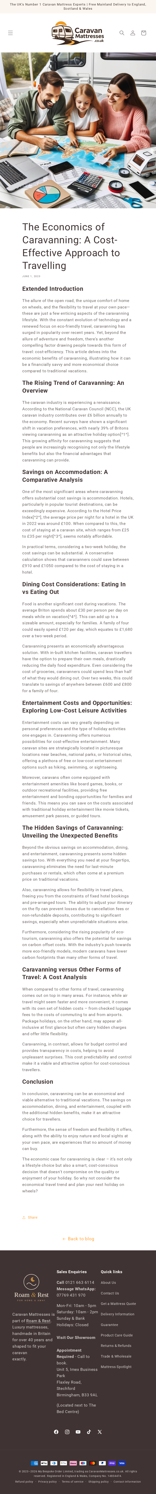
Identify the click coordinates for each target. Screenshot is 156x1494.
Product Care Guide (117, 1335)
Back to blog (81, 1238)
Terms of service (73, 1481)
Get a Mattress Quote (118, 1304)
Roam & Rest (38, 1321)
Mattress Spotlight (116, 1367)
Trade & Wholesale (116, 1356)
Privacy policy (47, 1481)
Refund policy (24, 1481)
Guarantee (109, 1325)
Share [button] (33, 1217)
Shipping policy (98, 1481)
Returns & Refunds (116, 1346)
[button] (10, 33)
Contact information (127, 1481)
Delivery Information (118, 1314)
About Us (108, 1283)
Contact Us (110, 1293)
